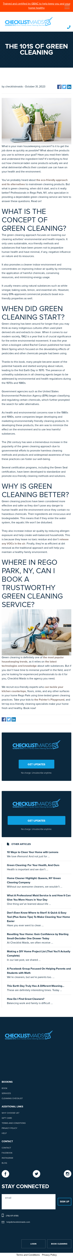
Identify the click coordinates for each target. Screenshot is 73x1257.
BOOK (4, 1088)
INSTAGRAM (7, 1158)
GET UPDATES (36, 764)
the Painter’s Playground (49, 699)
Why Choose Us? (10, 1113)
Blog (4, 1163)
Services (6, 1093)
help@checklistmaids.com (18, 1222)
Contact (6, 1148)
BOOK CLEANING (59, 1244)
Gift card (7, 1118)
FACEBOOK (7, 1153)
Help (4, 1133)
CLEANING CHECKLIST (12, 1099)
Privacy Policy (9, 1128)
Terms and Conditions (14, 1123)
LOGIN (33, 1244)
